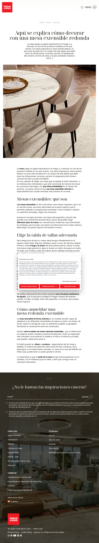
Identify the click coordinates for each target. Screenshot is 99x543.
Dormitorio (53, 448)
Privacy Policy (13, 532)
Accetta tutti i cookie (70, 286)
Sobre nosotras (14, 435)
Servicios (11, 465)
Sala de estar (54, 440)
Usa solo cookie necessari (29, 286)
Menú (88, 7)
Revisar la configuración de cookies (49, 532)
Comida (52, 444)
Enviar (85, 397)
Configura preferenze (48, 286)
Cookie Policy (26, 532)
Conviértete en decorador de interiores (24, 481)
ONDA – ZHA (13, 457)
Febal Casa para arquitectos (20, 490)
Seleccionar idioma (82, 7)
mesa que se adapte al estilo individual (61, 181)
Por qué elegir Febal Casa (19, 461)
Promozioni (12, 440)
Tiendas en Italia (15, 448)
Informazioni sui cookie (69, 281)
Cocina (52, 435)
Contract (11, 486)
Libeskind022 (13, 452)
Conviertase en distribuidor (19, 477)
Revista (11, 444)
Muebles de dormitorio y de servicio (64, 452)
